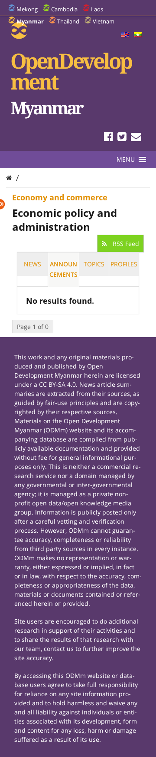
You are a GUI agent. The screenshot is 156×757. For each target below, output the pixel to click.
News (32, 264)
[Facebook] (108, 138)
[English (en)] (125, 35)
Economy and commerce (59, 197)
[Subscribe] (136, 138)
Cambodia (64, 9)
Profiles (123, 264)
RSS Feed (125, 243)
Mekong (27, 9)
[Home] (9, 177)
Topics (94, 264)
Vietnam (103, 21)
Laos (97, 9)
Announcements (63, 269)
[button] (126, 159)
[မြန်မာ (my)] (138, 35)
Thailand (68, 21)
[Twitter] (122, 138)
